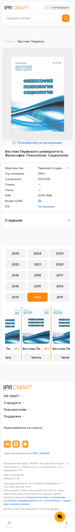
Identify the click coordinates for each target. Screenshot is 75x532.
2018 (37, 275)
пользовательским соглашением (45, 497)
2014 (59, 286)
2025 (15, 253)
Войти (66, 527)
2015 (37, 286)
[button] (37, 220)
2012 (37, 297)
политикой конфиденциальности (23, 500)
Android (45, 453)
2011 (60, 297)
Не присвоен (46, 206)
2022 (15, 264)
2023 (60, 253)
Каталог (9, 527)
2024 (37, 253)
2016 (15, 286)
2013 (15, 297)
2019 (15, 275)
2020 (60, 264)
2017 (59, 275)
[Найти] (65, 18)
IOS (35, 453)
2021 (37, 264)
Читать (36, 357)
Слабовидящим (60, 7)
